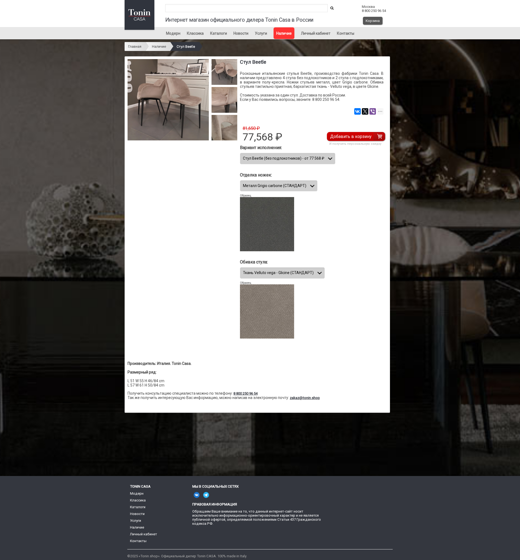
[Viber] (372, 111)
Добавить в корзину (351, 136)
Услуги (261, 33)
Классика (195, 33)
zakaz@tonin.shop (305, 398)
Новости (240, 33)
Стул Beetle (186, 46)
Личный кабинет (315, 33)
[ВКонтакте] (357, 111)
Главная (134, 46)
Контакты (345, 33)
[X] (365, 111)
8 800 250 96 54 (245, 393)
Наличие (284, 33)
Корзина (373, 21)
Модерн (173, 33)
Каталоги (218, 33)
